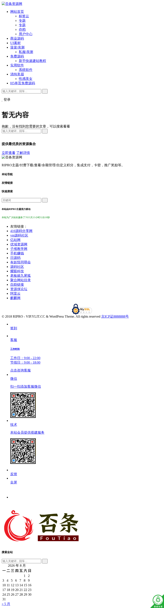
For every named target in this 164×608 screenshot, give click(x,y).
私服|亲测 (26, 52)
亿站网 (15, 240)
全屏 (13, 482)
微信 (25, 382)
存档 (22, 29)
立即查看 (8, 153)
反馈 (13, 474)
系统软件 (25, 70)
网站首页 (17, 11)
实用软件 (17, 65)
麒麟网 (15, 298)
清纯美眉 (17, 74)
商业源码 (17, 38)
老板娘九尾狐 (20, 275)
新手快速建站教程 (32, 61)
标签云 (24, 16)
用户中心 (25, 34)
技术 (27, 428)
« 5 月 (6, 604)
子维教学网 (18, 249)
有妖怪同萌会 (20, 262)
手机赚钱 (17, 253)
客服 (25, 355)
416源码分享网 (21, 231)
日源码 (15, 258)
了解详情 (23, 153)
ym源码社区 (19, 235)
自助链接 (17, 284)
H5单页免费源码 (22, 83)
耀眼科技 (17, 271)
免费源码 (17, 56)
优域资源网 (18, 244)
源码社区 (17, 266)
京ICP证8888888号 (115, 316)
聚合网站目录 (20, 280)
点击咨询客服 (20, 370)
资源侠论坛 (18, 289)
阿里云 (15, 293)
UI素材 (15, 43)
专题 (22, 20)
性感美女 (25, 78)
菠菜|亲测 (17, 47)
